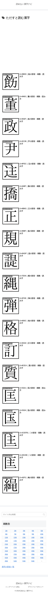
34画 (32, 551)
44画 (23, 558)
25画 (41, 544)
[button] (44, 514)
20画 (41, 541)
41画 (6, 558)
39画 (32, 554)
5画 (42, 531)
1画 (6, 531)
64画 (32, 561)
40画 (41, 554)
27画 (15, 547)
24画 (32, 544)
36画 (6, 554)
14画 (32, 537)
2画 (15, 531)
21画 (6, 544)
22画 (15, 544)
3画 (24, 531)
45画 (32, 558)
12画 (15, 537)
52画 (15, 561)
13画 (23, 537)
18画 (23, 541)
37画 (15, 554)
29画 (32, 547)
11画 (6, 537)
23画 (23, 544)
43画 (15, 558)
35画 (41, 551)
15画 (41, 537)
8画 (24, 534)
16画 (6, 541)
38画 (23, 554)
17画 (15, 541)
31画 (6, 551)
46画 (41, 558)
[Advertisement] (24, 46)
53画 (23, 561)
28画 (23, 547)
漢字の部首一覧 (8, 567)
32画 (15, 551)
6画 (6, 534)
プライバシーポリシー (35, 587)
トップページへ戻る (12, 587)
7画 (15, 534)
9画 (33, 534)
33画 (23, 551)
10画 (41, 534)
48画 (6, 561)
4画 (33, 531)
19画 (32, 541)
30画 (41, 547)
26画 (6, 547)
